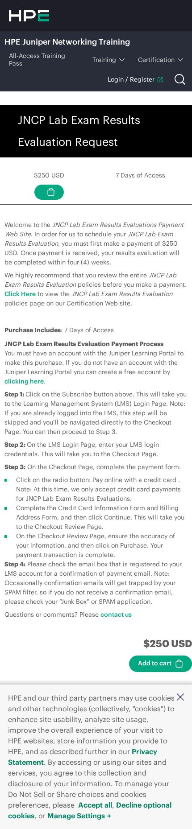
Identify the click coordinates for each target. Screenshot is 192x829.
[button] (180, 697)
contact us (116, 614)
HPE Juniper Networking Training (67, 42)
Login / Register (131, 79)
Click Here (20, 294)
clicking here (24, 381)
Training (104, 60)
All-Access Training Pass (37, 59)
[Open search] (180, 79)
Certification (156, 60)
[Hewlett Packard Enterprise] (29, 15)
